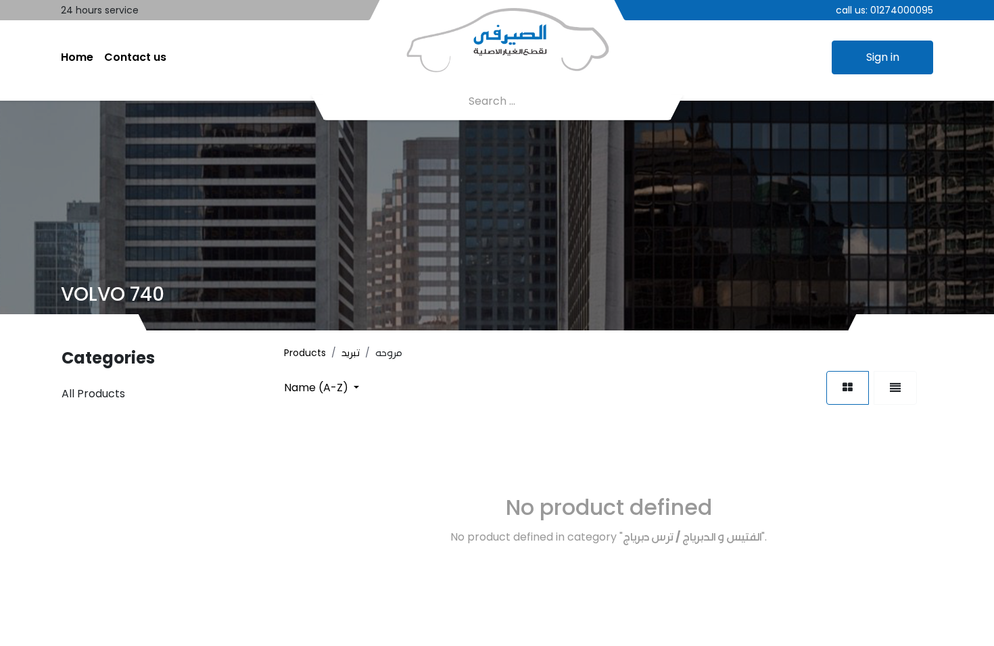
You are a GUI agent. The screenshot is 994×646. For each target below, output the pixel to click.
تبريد (350, 352)
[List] (895, 388)
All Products (93, 393)
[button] (321, 387)
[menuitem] (77, 57)
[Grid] (847, 388)
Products (305, 352)
